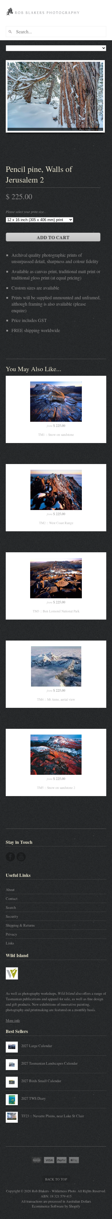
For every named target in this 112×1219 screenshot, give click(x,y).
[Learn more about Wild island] (20, 982)
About (10, 889)
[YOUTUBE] (21, 856)
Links (10, 943)
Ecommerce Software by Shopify (56, 1206)
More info (13, 1020)
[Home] (43, 17)
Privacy (11, 934)
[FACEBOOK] (10, 856)
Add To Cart (53, 237)
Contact (12, 898)
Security (12, 916)
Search (11, 907)
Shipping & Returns (20, 925)
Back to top (56, 1179)
